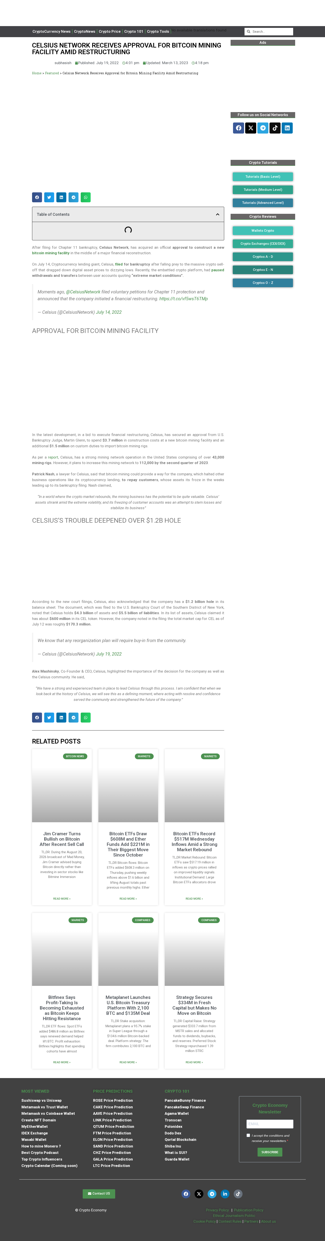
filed (119, 264)
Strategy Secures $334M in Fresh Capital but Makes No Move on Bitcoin (194, 1005)
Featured (52, 73)
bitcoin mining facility (51, 253)
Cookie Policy (204, 1221)
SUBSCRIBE (270, 1152)
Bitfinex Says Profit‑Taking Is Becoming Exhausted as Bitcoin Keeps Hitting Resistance (62, 1008)
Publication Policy (248, 1210)
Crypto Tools (158, 31)
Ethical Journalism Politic (234, 1215)
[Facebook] (238, 128)
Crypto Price (110, 31)
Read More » (62, 898)
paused (217, 270)
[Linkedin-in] (225, 1193)
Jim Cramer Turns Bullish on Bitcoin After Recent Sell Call (62, 839)
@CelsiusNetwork (83, 291)
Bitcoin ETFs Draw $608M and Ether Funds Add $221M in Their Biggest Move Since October (128, 844)
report (53, 457)
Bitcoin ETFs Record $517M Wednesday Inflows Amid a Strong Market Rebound (194, 841)
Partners (251, 1221)
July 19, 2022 (109, 654)
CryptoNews (84, 31)
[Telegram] (262, 128)
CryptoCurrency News (51, 31)
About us (268, 1221)
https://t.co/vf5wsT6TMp (183, 298)
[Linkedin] (287, 128)
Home (37, 73)
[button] (37, 197)
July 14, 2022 (109, 312)
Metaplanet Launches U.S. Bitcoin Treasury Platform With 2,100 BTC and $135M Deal (128, 1005)
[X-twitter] (250, 128)
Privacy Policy (217, 1210)
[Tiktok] (275, 128)
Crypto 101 (133, 31)
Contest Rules (230, 1221)
